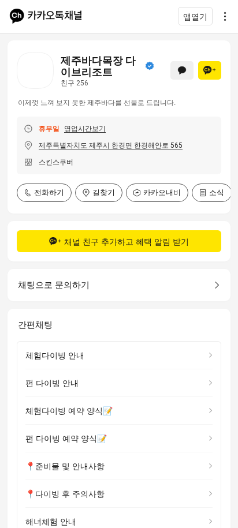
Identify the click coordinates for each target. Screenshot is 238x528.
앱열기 (195, 16)
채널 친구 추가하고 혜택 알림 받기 (126, 241)
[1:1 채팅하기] (182, 70)
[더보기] (222, 16)
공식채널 (149, 65)
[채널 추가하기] (209, 70)
